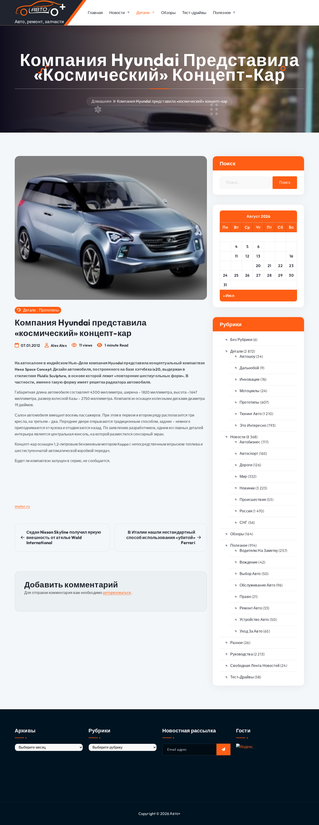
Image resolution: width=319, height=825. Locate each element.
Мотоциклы (249, 390)
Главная (95, 12)
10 (225, 256)
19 (247, 265)
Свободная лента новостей (255, 665)
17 (225, 265)
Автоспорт (249, 453)
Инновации (249, 379)
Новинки (247, 488)
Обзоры (168, 12)
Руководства (241, 654)
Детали (143, 12)
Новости (117, 12)
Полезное (222, 12)
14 (269, 256)
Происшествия (253, 499)
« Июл (228, 295)
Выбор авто (250, 573)
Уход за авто (251, 631)
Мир (243, 476)
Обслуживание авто (257, 585)
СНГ (243, 522)
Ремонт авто (251, 608)
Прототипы (49, 310)
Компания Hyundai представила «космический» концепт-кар (172, 101)
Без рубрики (241, 339)
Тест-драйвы (194, 12)
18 (236, 265)
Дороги (246, 465)
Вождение (249, 562)
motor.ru (22, 506)
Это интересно (253, 425)
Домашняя (101, 101)
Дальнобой (249, 367)
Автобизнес (250, 442)
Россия (246, 511)
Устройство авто (254, 619)
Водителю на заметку (259, 550)
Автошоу (247, 356)
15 (280, 256)
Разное (236, 642)
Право (245, 596)
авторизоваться (117, 592)
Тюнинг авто (251, 413)
